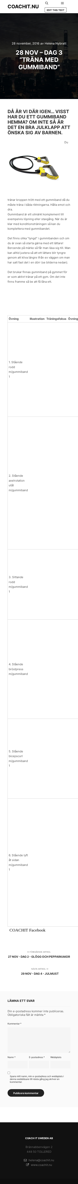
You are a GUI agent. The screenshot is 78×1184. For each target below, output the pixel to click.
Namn (12, 1057)
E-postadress (37, 1057)
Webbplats (55, 1057)
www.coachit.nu (41, 1165)
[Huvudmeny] (62, 3)
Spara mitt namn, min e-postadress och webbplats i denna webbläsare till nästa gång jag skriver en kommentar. (37, 1079)
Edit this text (55, 10)
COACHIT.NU (23, 6)
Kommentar (14, 1023)
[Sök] (46, 3)
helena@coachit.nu (41, 1160)
